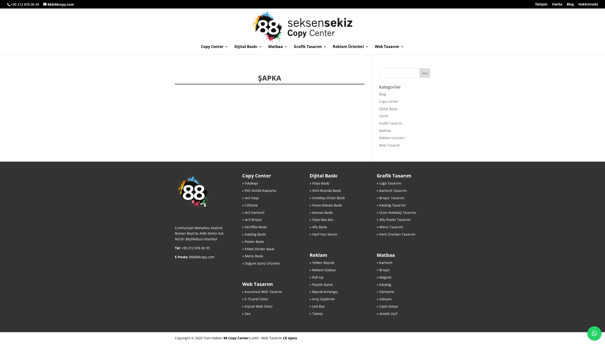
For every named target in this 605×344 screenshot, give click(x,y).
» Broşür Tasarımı (391, 198)
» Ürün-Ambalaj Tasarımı (396, 212)
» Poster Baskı (253, 241)
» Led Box (317, 306)
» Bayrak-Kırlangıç (324, 291)
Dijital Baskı (245, 47)
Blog (570, 4)
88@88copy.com (202, 257)
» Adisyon (384, 299)
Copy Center (212, 47)
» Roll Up (317, 277)
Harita (557, 4)
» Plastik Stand (321, 284)
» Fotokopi (250, 183)
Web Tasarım (387, 47)
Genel (383, 116)
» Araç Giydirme (322, 299)
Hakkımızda (588, 4)
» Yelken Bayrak (322, 262)
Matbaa (275, 47)
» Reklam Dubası (323, 270)
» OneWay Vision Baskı (327, 198)
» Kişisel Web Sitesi (257, 306)
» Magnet (384, 277)
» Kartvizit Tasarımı (392, 190)
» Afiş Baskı (318, 227)
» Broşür (383, 270)
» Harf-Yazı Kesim (323, 234)
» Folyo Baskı (319, 183)
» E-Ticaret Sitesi (255, 299)
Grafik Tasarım (308, 47)
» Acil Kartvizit (253, 212)
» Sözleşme (385, 291)
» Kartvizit (384, 262)
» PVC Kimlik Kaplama (259, 190)
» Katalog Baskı (254, 234)
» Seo (246, 313)
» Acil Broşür (252, 219)
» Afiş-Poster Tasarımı (394, 219)
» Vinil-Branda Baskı (325, 190)
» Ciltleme (250, 205)
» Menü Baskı (252, 256)
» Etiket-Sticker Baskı (258, 249)
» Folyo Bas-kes (321, 219)
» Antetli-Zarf (387, 313)
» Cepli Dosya (387, 306)
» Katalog (384, 284)
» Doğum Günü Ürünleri (261, 263)
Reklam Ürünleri (348, 47)
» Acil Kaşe (250, 198)
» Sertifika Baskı (254, 227)
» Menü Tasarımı (390, 227)
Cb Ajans (290, 338)
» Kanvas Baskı (321, 212)
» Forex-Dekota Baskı (326, 205)
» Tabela (316, 313)
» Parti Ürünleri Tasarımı (396, 234)
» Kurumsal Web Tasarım (262, 291)
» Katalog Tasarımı (391, 205)
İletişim (541, 4)
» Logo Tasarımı (389, 183)
